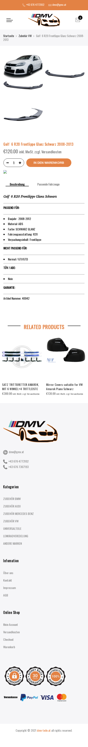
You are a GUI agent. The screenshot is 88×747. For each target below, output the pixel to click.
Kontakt (7, 580)
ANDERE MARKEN (12, 543)
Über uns (8, 572)
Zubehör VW (25, 36)
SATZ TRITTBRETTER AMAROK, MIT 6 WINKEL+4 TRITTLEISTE (20, 386)
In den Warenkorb (49, 162)
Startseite (8, 36)
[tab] (17, 185)
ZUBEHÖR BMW (12, 498)
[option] (22, 366)
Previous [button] (7, 365)
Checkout (8, 639)
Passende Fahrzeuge (48, 184)
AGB (5, 595)
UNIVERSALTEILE (12, 528)
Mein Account (10, 624)
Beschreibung (17, 184)
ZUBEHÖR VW (11, 521)
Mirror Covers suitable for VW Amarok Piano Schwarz (64, 386)
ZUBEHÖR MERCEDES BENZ (18, 513)
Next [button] (81, 365)
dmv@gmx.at (16, 452)
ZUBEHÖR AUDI (12, 506)
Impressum (9, 587)
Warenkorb (9, 647)
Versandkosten (11, 632)
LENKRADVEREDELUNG (15, 536)
